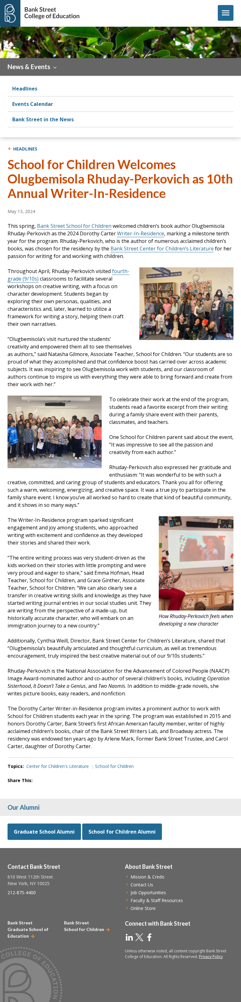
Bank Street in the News (43, 119)
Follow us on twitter (139, 937)
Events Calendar (32, 104)
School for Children (114, 766)
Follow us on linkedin (129, 937)
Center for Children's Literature (57, 766)
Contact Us (142, 885)
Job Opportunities (148, 892)
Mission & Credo (147, 877)
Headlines (24, 88)
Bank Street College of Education (51, 13)
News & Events (29, 66)
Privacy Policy (211, 956)
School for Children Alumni (122, 831)
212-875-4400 (22, 892)
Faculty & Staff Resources (157, 900)
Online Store (143, 908)
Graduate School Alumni (44, 831)
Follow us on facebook (149, 937)
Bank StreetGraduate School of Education (28, 929)
